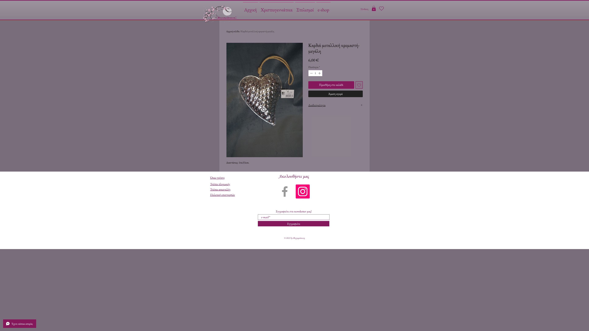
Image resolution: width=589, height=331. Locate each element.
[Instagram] (303, 191)
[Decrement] (311, 73)
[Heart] (381, 9)
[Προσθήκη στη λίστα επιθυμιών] (359, 85)
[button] (374, 8)
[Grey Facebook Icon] (285, 191)
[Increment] (320, 73)
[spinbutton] (315, 73)
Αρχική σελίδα (232, 31)
